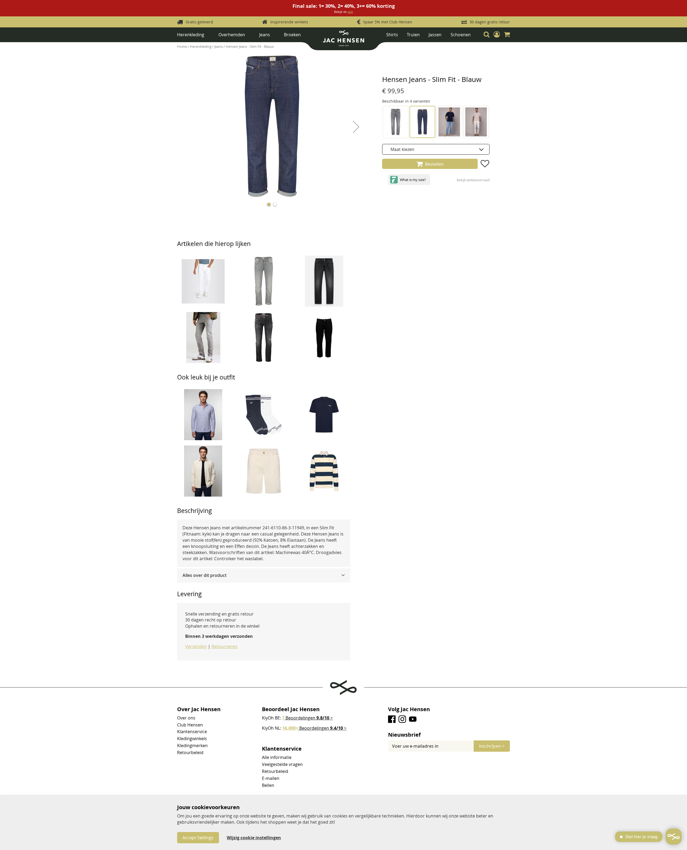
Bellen (268, 785)
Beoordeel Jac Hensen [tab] (291, 709)
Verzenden (196, 646)
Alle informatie (276, 757)
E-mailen (270, 778)
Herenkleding (190, 35)
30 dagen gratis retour (490, 21)
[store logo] (343, 40)
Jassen (435, 35)
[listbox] (435, 149)
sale (350, 12)
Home (182, 46)
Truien (413, 35)
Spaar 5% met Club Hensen (387, 21)
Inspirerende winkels (289, 21)
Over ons (186, 718)
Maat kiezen (402, 149)
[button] (497, 34)
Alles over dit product (204, 575)
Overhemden (231, 35)
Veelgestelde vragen (282, 764)
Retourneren (224, 646)
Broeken (292, 35)
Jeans (264, 35)
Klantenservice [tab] (282, 749)
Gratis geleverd (199, 21)
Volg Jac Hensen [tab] (409, 709)
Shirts (392, 35)
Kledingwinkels (192, 739)
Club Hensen (190, 725)
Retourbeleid (190, 752)
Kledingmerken (192, 745)
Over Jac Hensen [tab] (199, 709)
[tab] (263, 575)
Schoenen (461, 35)
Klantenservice (192, 732)
